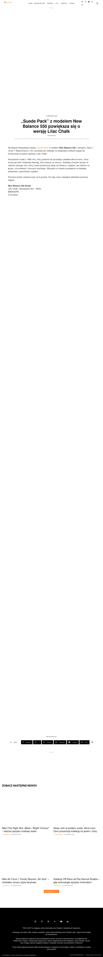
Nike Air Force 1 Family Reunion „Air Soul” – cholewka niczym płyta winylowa (25, 880)
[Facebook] (82, 5)
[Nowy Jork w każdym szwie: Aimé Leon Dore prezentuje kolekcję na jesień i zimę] (77, 807)
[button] (97, 3)
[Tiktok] (85, 1)
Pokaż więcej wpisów (51, 891)
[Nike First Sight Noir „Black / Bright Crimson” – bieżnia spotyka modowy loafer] (25, 807)
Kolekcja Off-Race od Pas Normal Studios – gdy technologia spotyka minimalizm (77, 880)
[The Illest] (10, 3)
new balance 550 (51, 736)
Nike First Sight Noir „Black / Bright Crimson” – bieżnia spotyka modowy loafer (25, 829)
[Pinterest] (54, 921)
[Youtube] (88, 1)
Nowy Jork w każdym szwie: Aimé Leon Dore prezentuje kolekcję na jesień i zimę (75, 829)
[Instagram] (82, 1)
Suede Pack (42, 147)
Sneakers (51, 135)
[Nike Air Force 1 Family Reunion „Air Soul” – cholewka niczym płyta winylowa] (25, 858)
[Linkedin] (67, 921)
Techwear (57, 885)
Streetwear (58, 834)
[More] (92, 742)
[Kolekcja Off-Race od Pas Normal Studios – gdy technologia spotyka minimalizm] (77, 858)
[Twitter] (92, 1)
